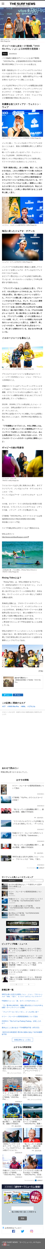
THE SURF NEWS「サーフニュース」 (18, 1242)
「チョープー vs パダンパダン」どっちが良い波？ (20, 1012)
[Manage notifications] (5, 1244)
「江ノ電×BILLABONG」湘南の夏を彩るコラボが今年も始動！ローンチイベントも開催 (22, 1006)
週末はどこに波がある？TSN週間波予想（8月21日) (20, 1027)
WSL (24, 706)
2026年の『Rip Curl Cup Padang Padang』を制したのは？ (21, 1022)
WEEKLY (33, 880)
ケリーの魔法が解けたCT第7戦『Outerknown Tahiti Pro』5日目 (24, 907)
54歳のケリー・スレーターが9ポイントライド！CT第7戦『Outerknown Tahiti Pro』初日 (26, 901)
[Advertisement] (22, 741)
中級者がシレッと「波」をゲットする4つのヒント (20, 1001)
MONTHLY (12, 880)
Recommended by (31, 867)
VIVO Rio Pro (14, 706)
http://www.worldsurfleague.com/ (14, 537)
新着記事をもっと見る (22, 1040)
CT (4, 706)
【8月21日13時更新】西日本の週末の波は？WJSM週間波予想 (22, 1033)
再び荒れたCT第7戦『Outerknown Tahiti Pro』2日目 (24, 914)
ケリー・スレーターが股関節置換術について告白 (20, 1016)
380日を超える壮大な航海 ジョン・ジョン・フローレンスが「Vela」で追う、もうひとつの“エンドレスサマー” (22, 995)
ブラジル (32, 706)
